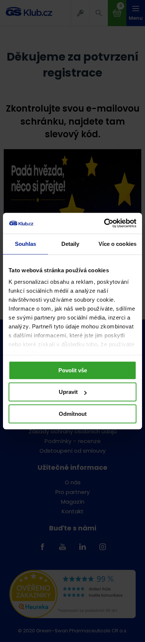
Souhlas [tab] (25, 244)
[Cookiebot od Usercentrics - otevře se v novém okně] (104, 223)
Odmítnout (73, 414)
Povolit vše (72, 370)
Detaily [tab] (70, 244)
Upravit (68, 392)
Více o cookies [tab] (117, 244)
